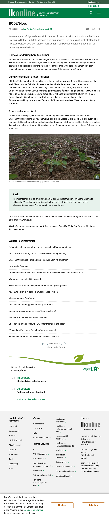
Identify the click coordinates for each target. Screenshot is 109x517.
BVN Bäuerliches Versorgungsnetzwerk (42, 464)
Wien (11, 468)
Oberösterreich (15, 445)
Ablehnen (62, 505)
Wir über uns (42, 2)
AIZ (34, 449)
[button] (98, 12)
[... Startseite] (34, 12)
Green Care (37, 470)
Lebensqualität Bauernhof (62, 437)
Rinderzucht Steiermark (61, 456)
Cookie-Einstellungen (90, 471)
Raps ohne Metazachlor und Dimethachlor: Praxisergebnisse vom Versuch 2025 (46, 272)
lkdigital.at (60, 450)
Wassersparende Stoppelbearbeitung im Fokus (31, 304)
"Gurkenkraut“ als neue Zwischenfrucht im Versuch (32, 330)
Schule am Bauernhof (64, 467)
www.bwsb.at (25, 220)
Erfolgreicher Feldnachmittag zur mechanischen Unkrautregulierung (40, 247)
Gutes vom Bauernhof (42, 475)
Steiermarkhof (61, 462)
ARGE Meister (38, 459)
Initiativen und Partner (42, 438)
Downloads (37, 428)
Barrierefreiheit (88, 468)
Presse (11, 2)
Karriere (32, 2)
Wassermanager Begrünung (22, 298)
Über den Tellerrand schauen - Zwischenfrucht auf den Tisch (37, 324)
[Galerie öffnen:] (54, 157)
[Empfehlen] (93, 29)
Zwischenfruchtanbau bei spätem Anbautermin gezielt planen (38, 285)
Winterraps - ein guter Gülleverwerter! (26, 279)
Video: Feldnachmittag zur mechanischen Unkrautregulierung (37, 253)
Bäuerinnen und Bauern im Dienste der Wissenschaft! (34, 336)
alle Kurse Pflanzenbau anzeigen (31, 399)
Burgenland (13, 431)
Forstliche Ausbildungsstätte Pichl (40, 483)
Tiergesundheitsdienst (65, 471)
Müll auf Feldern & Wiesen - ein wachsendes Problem (33, 292)
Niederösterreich (15, 440)
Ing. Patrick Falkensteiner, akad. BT (37, 29)
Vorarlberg (13, 464)
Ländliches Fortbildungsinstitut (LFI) (64, 429)
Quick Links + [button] (94, 6)
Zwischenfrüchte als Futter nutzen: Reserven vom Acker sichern (38, 260)
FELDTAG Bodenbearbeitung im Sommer (28, 317)
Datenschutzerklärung (90, 466)
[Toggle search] (91, 13)
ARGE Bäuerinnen (40, 454)
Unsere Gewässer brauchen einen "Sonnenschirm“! (32, 311)
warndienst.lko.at (63, 476)
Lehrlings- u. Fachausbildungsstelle (65, 444)
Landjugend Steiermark (60, 420)
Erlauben (93, 505)
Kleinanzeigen (21, 2)
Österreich (13, 426)
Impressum (85, 463)
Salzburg (12, 450)
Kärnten (12, 436)
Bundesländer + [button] (94, 2)
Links (35, 433)
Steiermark (13, 454)
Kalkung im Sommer (18, 266)
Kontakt (51, 2)
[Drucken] (87, 29)
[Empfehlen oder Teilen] (98, 29)
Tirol (10, 459)
